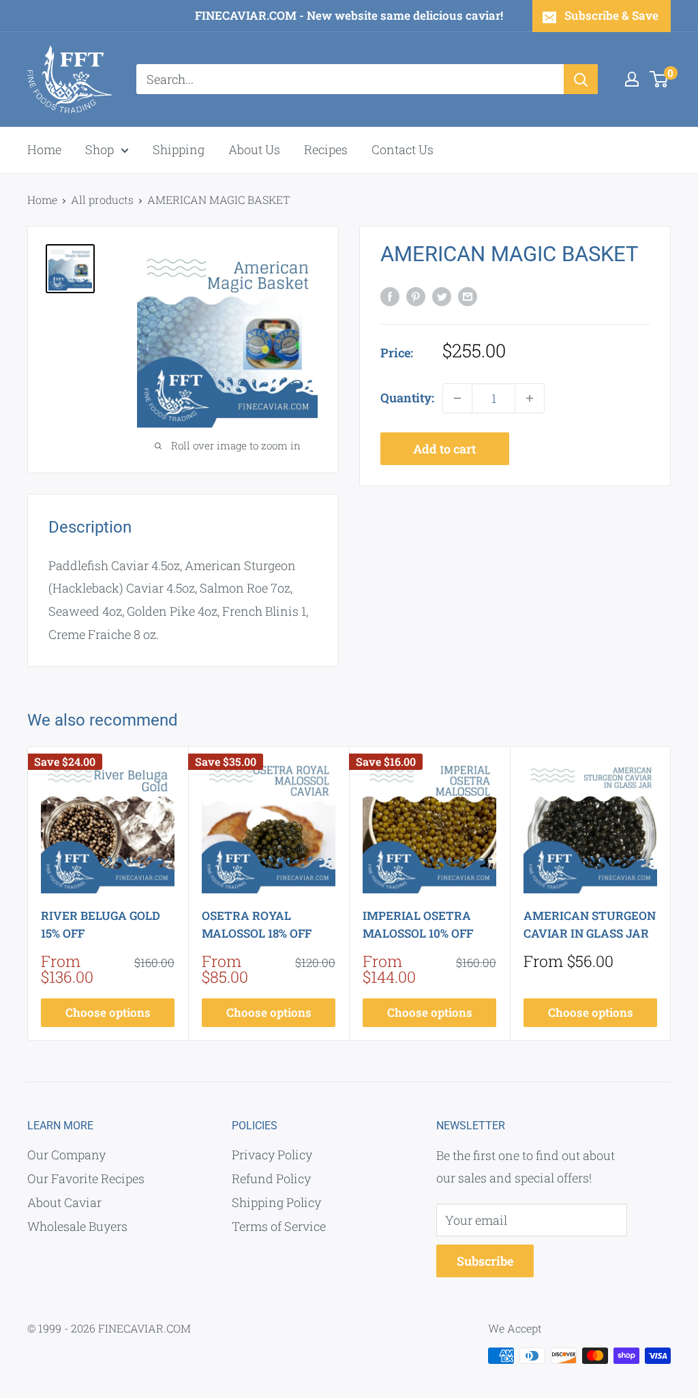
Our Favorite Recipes (86, 1178)
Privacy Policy (272, 1154)
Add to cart (444, 449)
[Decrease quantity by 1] (457, 398)
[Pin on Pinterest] (415, 296)
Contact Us (402, 149)
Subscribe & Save (611, 15)
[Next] (671, 894)
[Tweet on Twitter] (441, 296)
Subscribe (485, 1261)
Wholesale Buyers (77, 1226)
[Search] (581, 79)
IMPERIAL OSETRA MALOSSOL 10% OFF (418, 924)
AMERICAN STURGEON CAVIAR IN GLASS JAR (590, 924)
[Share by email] (467, 296)
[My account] (632, 79)
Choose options (108, 1012)
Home (44, 149)
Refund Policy (271, 1178)
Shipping (178, 149)
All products (102, 199)
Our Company (66, 1154)
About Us (254, 149)
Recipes (326, 149)
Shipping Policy (276, 1202)
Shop (99, 149)
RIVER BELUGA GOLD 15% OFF (100, 924)
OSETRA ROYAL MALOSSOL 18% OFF (257, 924)
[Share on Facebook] (389, 296)
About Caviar (64, 1202)
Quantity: (407, 397)
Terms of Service (279, 1226)
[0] (659, 79)
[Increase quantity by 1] (529, 398)
